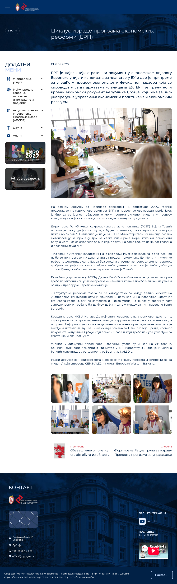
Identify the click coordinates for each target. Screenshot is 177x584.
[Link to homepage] (27, 7)
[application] (153, 551)
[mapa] (23, 519)
